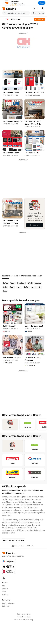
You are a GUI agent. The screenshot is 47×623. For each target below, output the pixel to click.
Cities (4, 592)
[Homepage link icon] (13, 546)
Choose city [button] (39, 13)
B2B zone (5, 606)
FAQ (3, 586)
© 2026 (23, 614)
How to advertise (8, 603)
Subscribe (40, 19)
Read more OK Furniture (13, 540)
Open (42, 3)
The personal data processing (23, 620)
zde (9, 525)
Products (5, 594)
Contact (5, 589)
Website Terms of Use (23, 617)
